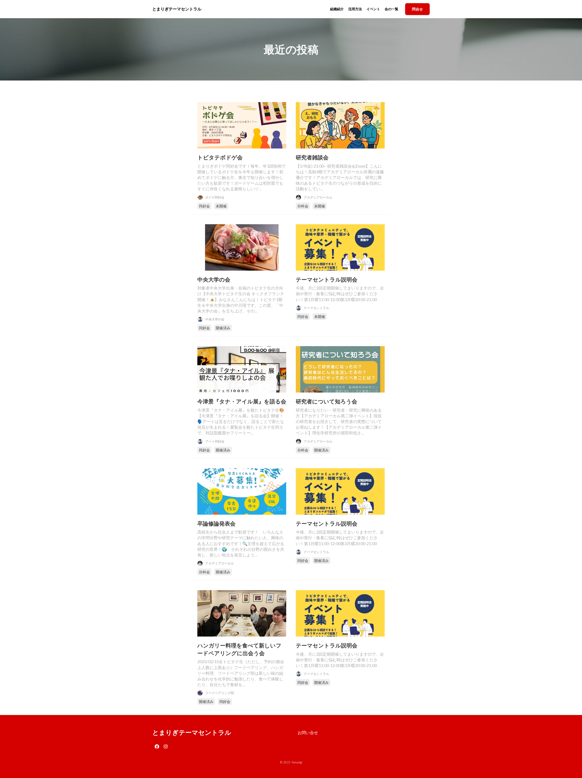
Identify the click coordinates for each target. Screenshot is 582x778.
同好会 (204, 206)
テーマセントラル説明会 (326, 279)
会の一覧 (391, 9)
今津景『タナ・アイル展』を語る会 (241, 401)
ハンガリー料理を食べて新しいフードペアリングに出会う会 (239, 649)
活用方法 (355, 9)
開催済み (223, 328)
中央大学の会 (213, 279)
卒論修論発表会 (216, 523)
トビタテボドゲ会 (220, 157)
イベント (373, 9)
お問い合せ (308, 732)
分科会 (302, 206)
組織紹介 (337, 9)
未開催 (221, 206)
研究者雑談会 (312, 157)
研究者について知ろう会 (326, 401)
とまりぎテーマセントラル (191, 732)
